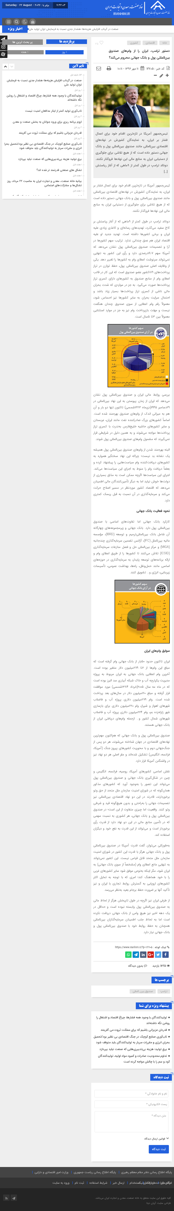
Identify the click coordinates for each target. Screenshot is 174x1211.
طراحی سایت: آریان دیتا (158, 1203)
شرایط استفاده (98, 1183)
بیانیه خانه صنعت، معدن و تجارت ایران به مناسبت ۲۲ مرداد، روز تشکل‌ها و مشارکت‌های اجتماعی (44, 183)
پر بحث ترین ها (22, 42)
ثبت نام (79, 1183)
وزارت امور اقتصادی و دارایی (51, 1172)
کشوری (134, 43)
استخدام (135, 1183)
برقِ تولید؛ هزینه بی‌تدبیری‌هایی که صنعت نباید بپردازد (133, 1049)
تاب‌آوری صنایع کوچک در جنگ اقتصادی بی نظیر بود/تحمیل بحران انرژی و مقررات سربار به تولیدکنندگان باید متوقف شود (42, 146)
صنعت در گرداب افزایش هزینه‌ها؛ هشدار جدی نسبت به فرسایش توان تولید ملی (91, 29)
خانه (164, 43)
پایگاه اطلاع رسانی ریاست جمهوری (95, 1172)
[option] (44, 81)
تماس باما (166, 1183)
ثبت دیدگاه (159, 1149)
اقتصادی (150, 43)
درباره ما (150, 1183)
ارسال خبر (118, 1183)
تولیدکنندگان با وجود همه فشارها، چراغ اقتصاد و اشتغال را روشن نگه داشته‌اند (44, 97)
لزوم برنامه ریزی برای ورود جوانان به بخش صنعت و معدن (47, 122)
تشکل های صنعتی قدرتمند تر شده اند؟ (59, 170)
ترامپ (163, 991)
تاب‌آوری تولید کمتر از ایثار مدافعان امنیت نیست (53, 111)
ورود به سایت (60, 1183)
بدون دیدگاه (135, 966)
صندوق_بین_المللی (143, 991)
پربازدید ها (66, 42)
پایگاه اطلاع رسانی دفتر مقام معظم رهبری (146, 1172)
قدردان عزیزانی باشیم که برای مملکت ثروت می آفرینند (134, 1030)
